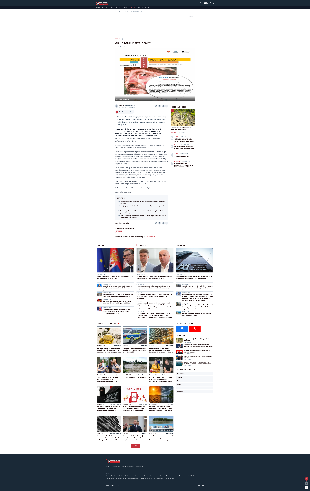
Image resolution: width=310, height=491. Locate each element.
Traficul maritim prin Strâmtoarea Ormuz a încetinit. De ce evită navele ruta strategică (184, 166)
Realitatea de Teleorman (170, 475)
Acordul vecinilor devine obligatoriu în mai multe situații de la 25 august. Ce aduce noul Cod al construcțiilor (109, 439)
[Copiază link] (156, 106)
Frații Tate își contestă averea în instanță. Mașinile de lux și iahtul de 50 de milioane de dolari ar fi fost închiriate (108, 380)
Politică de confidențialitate (128, 466)
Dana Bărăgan (143, 404)
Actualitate (177, 161)
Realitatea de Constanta (133, 478)
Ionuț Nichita (117, 345)
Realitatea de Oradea (169, 478)
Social (128, 12)
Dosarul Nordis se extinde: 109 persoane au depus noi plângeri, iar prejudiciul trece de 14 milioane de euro (161, 351)
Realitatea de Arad (138, 475)
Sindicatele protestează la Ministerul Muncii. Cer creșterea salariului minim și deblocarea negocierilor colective (197, 307)
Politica (176, 136)
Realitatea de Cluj (148, 475)
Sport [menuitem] (147, 7)
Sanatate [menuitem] (140, 7)
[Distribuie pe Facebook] (159, 106)
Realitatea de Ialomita (121, 478)
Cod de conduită (140, 466)
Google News (150, 237)
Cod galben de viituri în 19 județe (134, 377)
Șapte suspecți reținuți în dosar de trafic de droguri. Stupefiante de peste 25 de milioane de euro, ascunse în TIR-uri (108, 409)
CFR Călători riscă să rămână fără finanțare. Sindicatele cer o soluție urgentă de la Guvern (197, 288)
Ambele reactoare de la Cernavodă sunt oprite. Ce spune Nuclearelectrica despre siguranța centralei (161, 439)
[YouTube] (213, 3)
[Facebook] (211, 3)
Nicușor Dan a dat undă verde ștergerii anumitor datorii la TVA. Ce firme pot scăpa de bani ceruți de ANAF (154, 288)
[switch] (206, 3)
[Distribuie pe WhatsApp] (163, 106)
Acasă (118, 12)
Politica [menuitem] (118, 7)
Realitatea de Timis (182, 475)
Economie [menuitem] (126, 7)
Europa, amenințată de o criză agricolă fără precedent (181, 129)
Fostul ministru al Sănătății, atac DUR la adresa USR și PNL (184, 155)
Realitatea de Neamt (141, 375)
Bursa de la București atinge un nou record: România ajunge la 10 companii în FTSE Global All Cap (194, 277)
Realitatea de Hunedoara (146, 478)
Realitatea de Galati (158, 475)
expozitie (119, 231)
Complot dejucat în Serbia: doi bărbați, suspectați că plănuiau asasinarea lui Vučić (143, 202)
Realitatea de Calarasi (193, 475)
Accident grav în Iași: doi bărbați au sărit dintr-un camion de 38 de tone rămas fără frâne (134, 350)
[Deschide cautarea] (200, 3)
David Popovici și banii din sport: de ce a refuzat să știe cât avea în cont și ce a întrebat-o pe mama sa (143, 216)
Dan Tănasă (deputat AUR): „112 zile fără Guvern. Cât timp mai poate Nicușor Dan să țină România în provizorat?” (154, 296)
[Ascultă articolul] (306, 479)
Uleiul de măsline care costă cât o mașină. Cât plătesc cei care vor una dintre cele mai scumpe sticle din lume (108, 351)
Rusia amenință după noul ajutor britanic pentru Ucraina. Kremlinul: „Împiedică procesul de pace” (135, 438)
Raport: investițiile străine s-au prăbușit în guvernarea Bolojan (184, 147)
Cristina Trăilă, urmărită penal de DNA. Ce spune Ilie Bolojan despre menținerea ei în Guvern (154, 277)
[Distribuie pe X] (166, 106)
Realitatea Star (128, 475)
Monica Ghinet (130, 105)
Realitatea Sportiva (118, 475)
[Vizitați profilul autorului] (116, 106)
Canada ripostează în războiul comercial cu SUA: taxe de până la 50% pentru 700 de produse (141, 212)
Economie (173, 132)
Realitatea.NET (109, 475)
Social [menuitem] (133, 7)
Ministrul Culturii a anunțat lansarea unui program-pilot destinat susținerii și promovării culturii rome (184, 140)
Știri (123, 12)
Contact (108, 466)
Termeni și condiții (115, 466)
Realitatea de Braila (158, 478)
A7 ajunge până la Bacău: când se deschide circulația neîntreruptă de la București (143, 207)
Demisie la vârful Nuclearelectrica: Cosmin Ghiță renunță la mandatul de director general (117, 288)
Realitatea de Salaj (110, 478)
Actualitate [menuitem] (109, 7)
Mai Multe (135, 446)
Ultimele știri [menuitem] (99, 7)
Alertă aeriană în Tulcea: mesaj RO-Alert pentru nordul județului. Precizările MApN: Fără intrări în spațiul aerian (134, 409)
